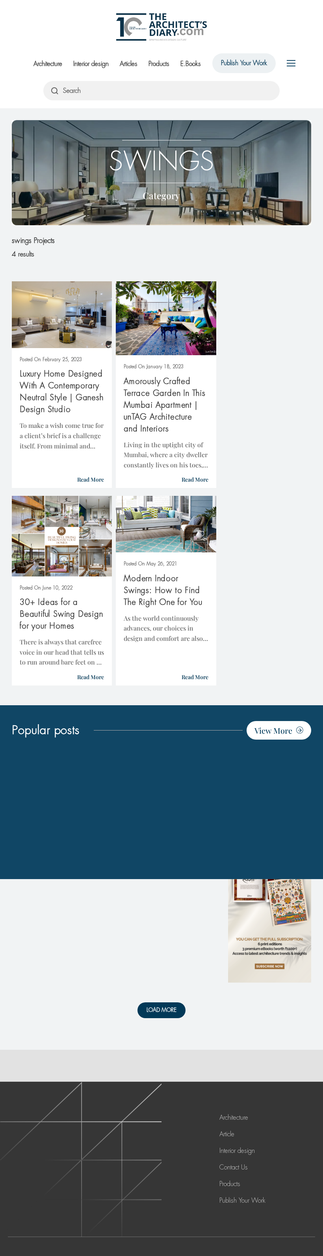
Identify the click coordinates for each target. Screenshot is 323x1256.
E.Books (190, 64)
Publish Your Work (244, 63)
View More (273, 730)
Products (159, 64)
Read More (90, 479)
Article (226, 1134)
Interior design (91, 64)
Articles (128, 64)
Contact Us (233, 1167)
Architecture (47, 64)
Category (161, 195)
